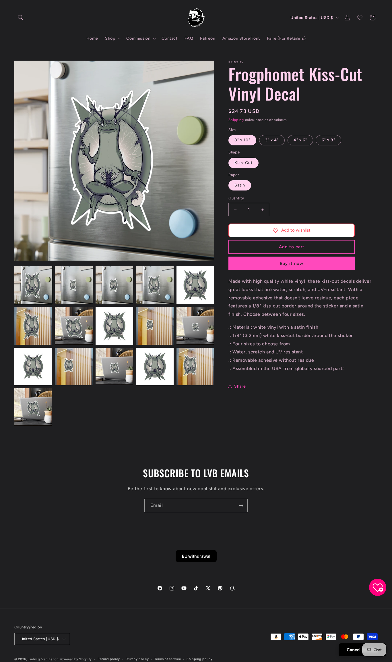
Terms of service (167, 659)
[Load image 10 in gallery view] (195, 326)
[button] (20, 17)
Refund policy (109, 659)
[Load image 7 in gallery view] (73, 326)
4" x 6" (300, 140)
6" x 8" (328, 140)
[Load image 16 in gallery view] (33, 407)
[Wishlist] (360, 17)
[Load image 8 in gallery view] (114, 326)
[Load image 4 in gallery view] (155, 285)
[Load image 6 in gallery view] (33, 326)
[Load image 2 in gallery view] (73, 285)
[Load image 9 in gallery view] (155, 326)
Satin (239, 185)
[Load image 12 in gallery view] (73, 366)
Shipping (236, 120)
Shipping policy (200, 659)
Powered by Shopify (76, 659)
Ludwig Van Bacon (43, 659)
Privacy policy (137, 659)
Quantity (236, 198)
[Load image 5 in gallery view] (195, 285)
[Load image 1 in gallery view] (33, 285)
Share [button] (240, 386)
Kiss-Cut (243, 162)
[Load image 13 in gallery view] (114, 366)
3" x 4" (272, 140)
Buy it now (291, 263)
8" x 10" (242, 140)
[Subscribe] (241, 505)
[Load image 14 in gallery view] (155, 366)
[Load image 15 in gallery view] (195, 366)
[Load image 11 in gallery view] (33, 366)
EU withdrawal (196, 556)
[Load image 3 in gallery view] (114, 285)
